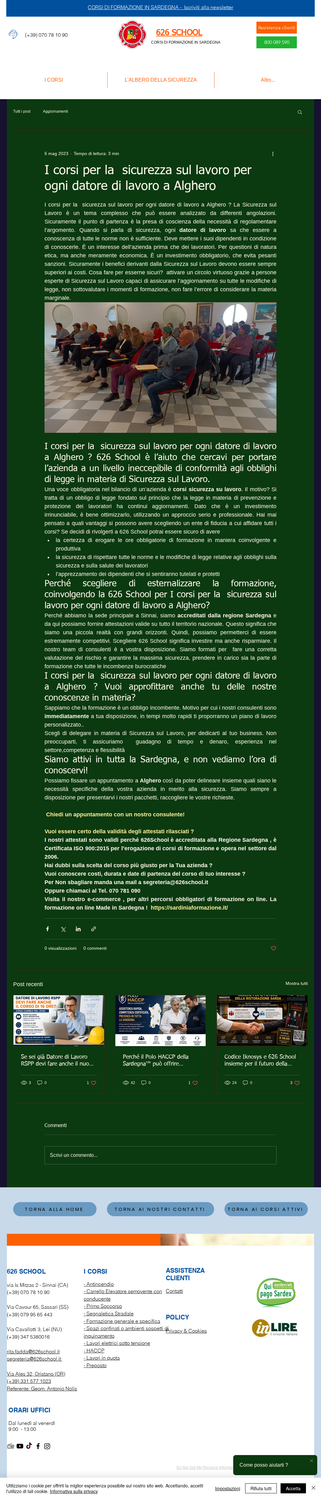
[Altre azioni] (272, 153)
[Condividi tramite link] (94, 929)
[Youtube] (20, 1446)
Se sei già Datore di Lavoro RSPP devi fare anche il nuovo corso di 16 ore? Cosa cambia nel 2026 (58, 1060)
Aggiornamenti (55, 111)
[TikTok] (29, 1446)
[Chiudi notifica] (311, 1461)
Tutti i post (21, 111)
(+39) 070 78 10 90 (28, 1292)
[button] (300, 111)
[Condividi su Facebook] (47, 929)
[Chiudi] (313, 1488)
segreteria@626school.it (34, 1359)
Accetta (293, 1488)
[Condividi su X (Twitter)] (63, 929)
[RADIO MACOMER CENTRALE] (11, 1446)
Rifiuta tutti (260, 1488)
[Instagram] (47, 1446)
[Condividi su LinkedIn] (78, 929)
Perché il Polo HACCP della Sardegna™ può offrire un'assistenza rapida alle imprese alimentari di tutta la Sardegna (158, 1060)
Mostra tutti (297, 983)
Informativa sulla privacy (74, 1491)
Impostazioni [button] (227, 1488)
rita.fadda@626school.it (33, 1351)
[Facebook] (38, 1446)
